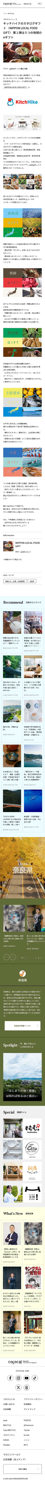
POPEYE (27, 1420)
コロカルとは (9, 1399)
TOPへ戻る (22, 1469)
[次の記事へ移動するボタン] (13, 957)
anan (5, 1420)
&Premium (28, 1425)
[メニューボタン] (40, 4)
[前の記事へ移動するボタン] (6, 957)
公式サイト (25, 551)
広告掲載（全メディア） (15, 1459)
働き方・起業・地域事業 (15, 581)
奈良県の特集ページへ (22, 1026)
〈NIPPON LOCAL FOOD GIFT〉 (15, 87)
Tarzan (27, 1430)
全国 (32, 581)
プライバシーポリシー (33, 1399)
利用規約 (27, 1404)
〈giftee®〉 (32, 165)
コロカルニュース (10, 19)
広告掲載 (7, 1409)
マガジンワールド (12, 1454)
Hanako (6, 1444)
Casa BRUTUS (9, 1430)
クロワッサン (9, 1435)
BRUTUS (7, 1425)
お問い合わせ (9, 1404)
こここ (27, 1439)
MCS (26, 1444)
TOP (4, 13)
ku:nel (26, 1435)
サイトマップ (29, 1409)
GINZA (6, 1439)
